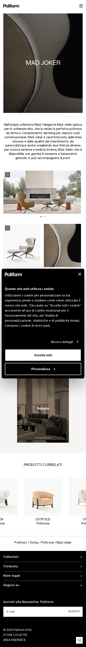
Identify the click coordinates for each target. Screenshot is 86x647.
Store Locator (15, 635)
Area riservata (14, 640)
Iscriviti (74, 611)
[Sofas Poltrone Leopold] (43, 496)
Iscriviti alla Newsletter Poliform (28, 602)
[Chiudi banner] (79, 274)
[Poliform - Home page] (11, 6)
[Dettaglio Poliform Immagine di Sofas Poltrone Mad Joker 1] (7, 174)
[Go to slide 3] (45, 216)
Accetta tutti (43, 355)
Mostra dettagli (62, 341)
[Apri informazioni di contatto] (79, 640)
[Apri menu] (81, 5)
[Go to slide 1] (40, 216)
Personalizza (40, 368)
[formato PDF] (43, 408)
